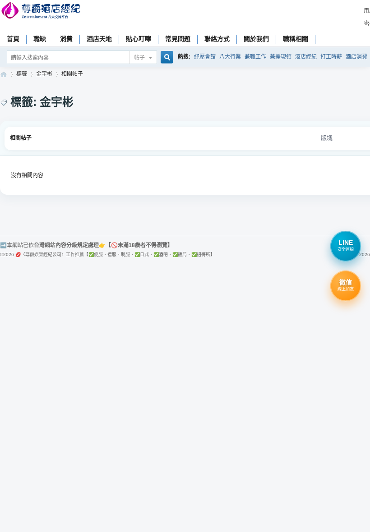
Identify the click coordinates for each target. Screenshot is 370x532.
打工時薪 (331, 57)
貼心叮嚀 (138, 38)
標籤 (21, 74)
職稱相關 (295, 38)
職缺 (39, 38)
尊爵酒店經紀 (3, 74)
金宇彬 (44, 74)
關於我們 (256, 38)
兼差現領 (280, 57)
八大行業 (230, 57)
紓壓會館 (205, 57)
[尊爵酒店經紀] (41, 11)
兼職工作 (255, 57)
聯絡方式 (217, 38)
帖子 (139, 58)
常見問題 (177, 38)
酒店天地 (99, 38)
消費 (66, 38)
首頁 (13, 38)
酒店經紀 (306, 57)
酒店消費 (356, 57)
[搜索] (165, 58)
